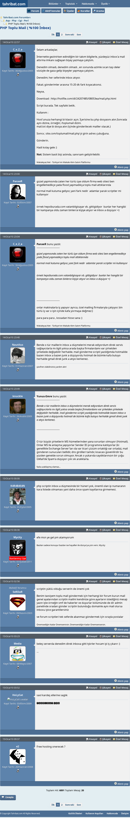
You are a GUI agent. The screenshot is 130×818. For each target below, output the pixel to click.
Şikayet (106, 42)
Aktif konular (53, 10)
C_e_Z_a (17, 49)
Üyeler (70, 10)
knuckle (18, 396)
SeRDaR (18, 592)
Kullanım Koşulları (94, 813)
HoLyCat (17, 695)
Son (79, 34)
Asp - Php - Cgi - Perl (17, 20)
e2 (17, 746)
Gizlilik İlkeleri (75, 813)
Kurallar (85, 10)
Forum (35, 10)
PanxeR (17, 181)
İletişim (125, 813)
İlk (53, 34)
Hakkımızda (112, 813)
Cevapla (9, 797)
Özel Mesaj (122, 42)
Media (18, 643)
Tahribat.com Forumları (16, 17)
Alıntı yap (122, 167)
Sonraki (69, 34)
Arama (100, 10)
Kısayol (93, 42)
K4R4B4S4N (17, 486)
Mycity (17, 537)
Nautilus (17, 344)
